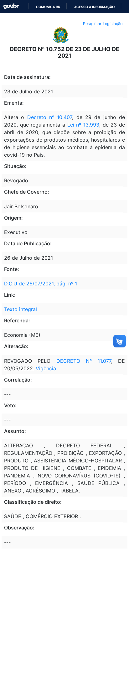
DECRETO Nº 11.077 (83, 361)
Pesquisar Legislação (103, 23)
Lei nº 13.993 (83, 125)
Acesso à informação (94, 7)
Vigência (46, 368)
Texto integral (20, 309)
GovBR (11, 6)
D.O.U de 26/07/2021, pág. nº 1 (40, 283)
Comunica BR (48, 7)
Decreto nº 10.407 (49, 117)
